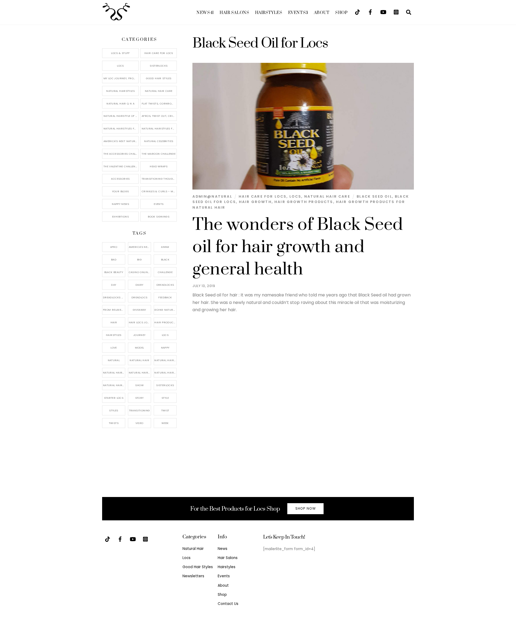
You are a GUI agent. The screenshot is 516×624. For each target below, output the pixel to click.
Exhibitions (120, 216)
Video (139, 423)
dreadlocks (165, 284)
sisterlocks (165, 385)
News (205, 12)
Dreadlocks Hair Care (114, 297)
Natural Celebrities (158, 141)
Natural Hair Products (114, 372)
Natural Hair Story (140, 372)
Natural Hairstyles (120, 91)
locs (165, 335)
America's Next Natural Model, (140, 247)
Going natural (165, 309)
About (321, 12)
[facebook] (370, 12)
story (139, 398)
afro (113, 247)
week (165, 423)
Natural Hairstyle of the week (121, 116)
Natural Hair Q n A (120, 103)
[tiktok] (357, 12)
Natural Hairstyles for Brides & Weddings (159, 128)
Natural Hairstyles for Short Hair (121, 128)
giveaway (139, 309)
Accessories (120, 178)
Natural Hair (139, 360)
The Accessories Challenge (121, 153)
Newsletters (193, 576)
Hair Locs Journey (140, 322)
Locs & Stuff (120, 53)
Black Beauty (113, 272)
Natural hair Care (165, 360)
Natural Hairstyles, (165, 372)
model (139, 347)
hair (113, 322)
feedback (165, 297)
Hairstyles (268, 12)
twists (114, 423)
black (165, 259)
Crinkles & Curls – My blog (159, 191)
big (139, 259)
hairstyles (113, 335)
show (139, 385)
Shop (341, 12)
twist (165, 410)
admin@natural (212, 196)
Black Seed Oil (374, 196)
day (113, 284)
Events (298, 12)
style (165, 398)
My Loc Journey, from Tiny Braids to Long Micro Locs (121, 78)
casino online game (140, 272)
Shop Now (305, 508)
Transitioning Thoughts (159, 178)
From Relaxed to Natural (114, 309)
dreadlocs (139, 297)
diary (139, 284)
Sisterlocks (158, 65)
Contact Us (228, 603)
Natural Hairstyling (114, 385)
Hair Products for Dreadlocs (165, 322)
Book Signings (158, 216)
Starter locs (114, 398)
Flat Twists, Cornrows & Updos (159, 103)
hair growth (255, 201)
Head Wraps (158, 166)
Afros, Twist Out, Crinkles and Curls (159, 116)
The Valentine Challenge (121, 166)
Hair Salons (234, 12)
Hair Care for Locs (262, 196)
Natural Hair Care (327, 196)
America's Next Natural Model (121, 141)
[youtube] (383, 12)
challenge (165, 272)
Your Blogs (120, 191)
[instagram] (396, 12)
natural (114, 360)
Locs (295, 196)
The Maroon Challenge (158, 153)
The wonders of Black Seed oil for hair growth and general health (297, 247)
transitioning (139, 410)
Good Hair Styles (158, 78)
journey (139, 335)
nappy (165, 347)
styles (113, 410)
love (113, 347)
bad (113, 259)
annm (165, 247)
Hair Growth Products (303, 201)
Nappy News (120, 204)
